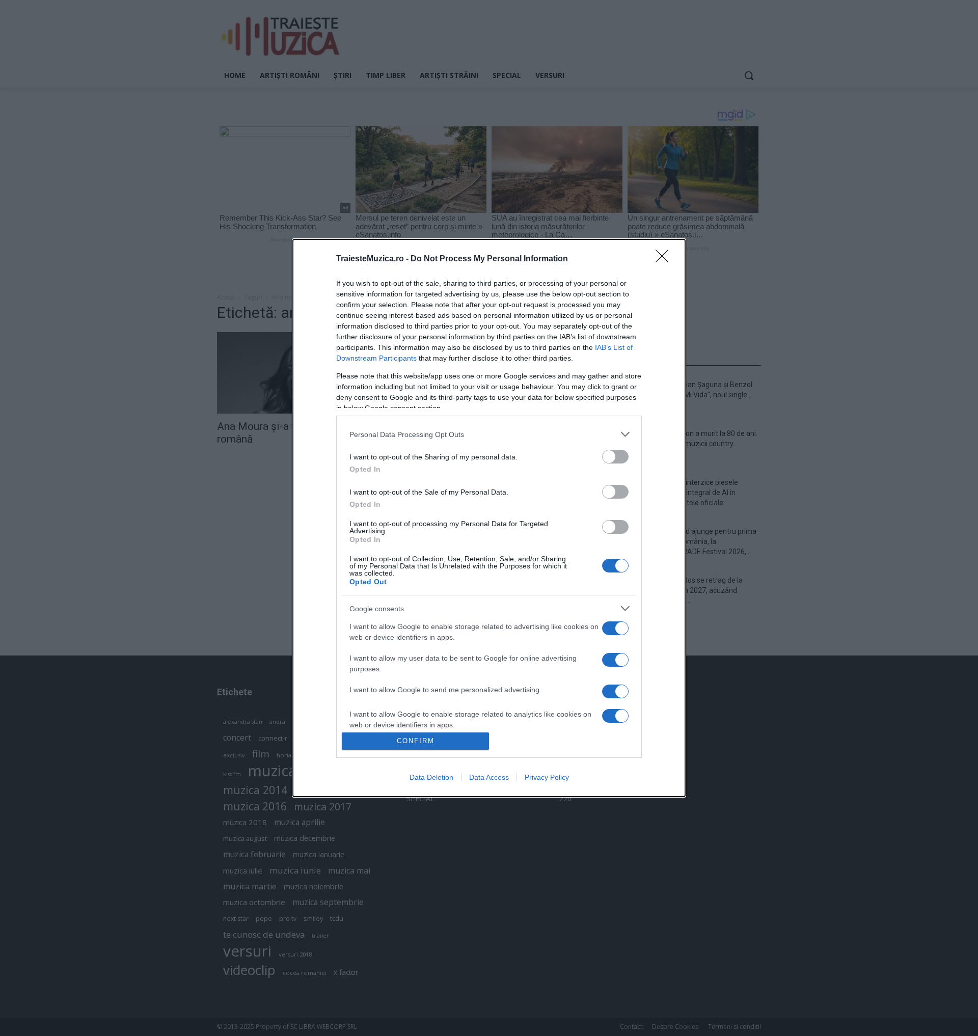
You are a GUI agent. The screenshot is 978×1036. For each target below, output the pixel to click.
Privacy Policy (547, 777)
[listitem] (489, 434)
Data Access (489, 777)
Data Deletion (431, 777)
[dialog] (489, 517)
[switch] (615, 457)
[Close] (665, 259)
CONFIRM (415, 741)
